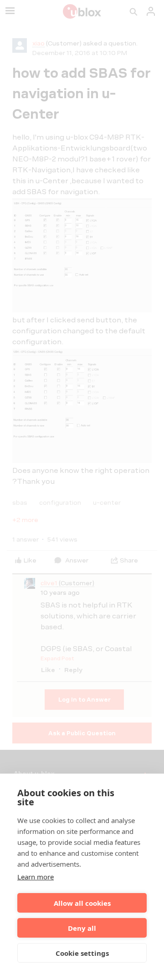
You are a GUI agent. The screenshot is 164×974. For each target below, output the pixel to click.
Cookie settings (82, 953)
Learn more (35, 876)
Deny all (82, 928)
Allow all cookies (82, 903)
